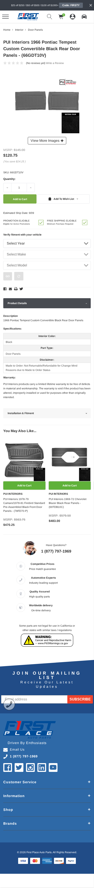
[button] (84, 16)
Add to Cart (24, 485)
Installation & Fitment (21, 413)
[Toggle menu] (5, 16)
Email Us (17, 749)
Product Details (17, 303)
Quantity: (9, 179)
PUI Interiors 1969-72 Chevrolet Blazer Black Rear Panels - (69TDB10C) (67, 503)
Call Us (9, 704)
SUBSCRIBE (80, 699)
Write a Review (55, 63)
